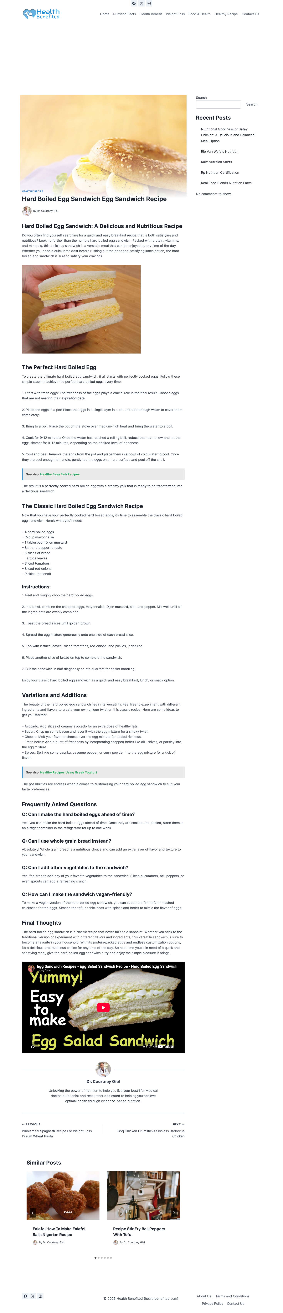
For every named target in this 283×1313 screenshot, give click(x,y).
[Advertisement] (141, 51)
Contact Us (250, 14)
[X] (141, 3)
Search (201, 98)
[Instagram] (149, 3)
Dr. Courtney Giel (47, 210)
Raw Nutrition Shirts (216, 162)
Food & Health (200, 14)
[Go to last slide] (33, 1212)
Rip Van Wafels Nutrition (219, 151)
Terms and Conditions (232, 1296)
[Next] (174, 1212)
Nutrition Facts (124, 14)
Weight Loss (175, 14)
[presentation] (63, 1195)
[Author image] (27, 211)
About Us (204, 1296)
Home (104, 14)
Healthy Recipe (226, 14)
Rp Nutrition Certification (220, 172)
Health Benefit (151, 14)
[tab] (95, 1258)
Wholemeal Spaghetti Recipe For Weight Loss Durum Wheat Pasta (57, 1130)
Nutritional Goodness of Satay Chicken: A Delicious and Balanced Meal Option (228, 135)
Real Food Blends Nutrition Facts (226, 183)
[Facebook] (134, 3)
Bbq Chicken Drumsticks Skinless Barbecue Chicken (151, 1130)
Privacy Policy (212, 1303)
